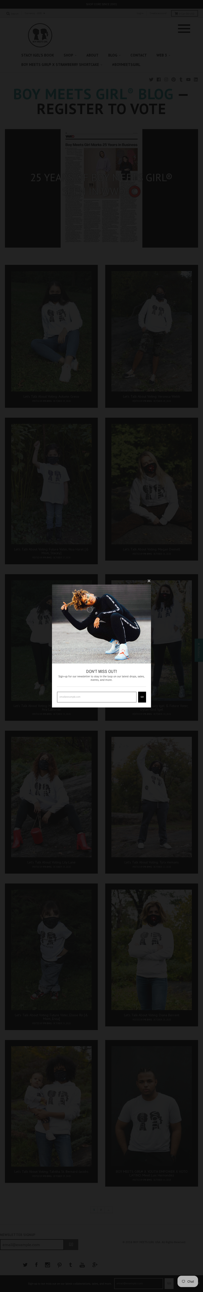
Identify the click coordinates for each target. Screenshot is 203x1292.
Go (142, 696)
